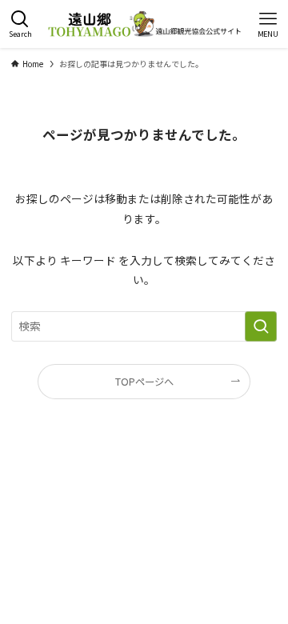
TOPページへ (144, 381)
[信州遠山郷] (144, 24)
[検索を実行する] (261, 326)
